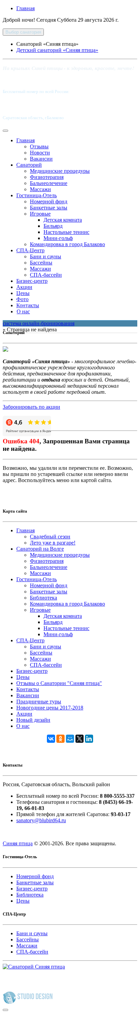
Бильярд (53, 226)
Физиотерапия (47, 177)
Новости (40, 152)
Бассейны (41, 262)
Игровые (40, 214)
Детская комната (62, 220)
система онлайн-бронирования (38, 323)
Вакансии (41, 159)
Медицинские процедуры (60, 171)
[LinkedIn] (89, 739)
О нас (23, 311)
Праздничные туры (38, 701)
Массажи (40, 189)
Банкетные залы (48, 207)
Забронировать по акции (31, 407)
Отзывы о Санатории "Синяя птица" (59, 683)
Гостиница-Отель (36, 195)
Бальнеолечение (48, 183)
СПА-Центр (30, 250)
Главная (25, 8)
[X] (79, 739)
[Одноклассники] (60, 739)
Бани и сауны (45, 256)
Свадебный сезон (50, 536)
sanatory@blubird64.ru (41, 820)
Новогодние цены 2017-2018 (49, 708)
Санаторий (29, 165)
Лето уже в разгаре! (52, 543)
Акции (24, 287)
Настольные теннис (66, 232)
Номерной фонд (48, 201)
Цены (23, 293)
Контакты (27, 305)
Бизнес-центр (32, 281)
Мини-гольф (58, 238)
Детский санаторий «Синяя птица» (57, 50)
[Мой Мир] (70, 739)
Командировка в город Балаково (67, 244)
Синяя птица (18, 843)
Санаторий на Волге (40, 549)
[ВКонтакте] (51, 739)
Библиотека (43, 598)
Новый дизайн (33, 720)
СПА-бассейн (46, 275)
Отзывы (39, 146)
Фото (22, 299)
